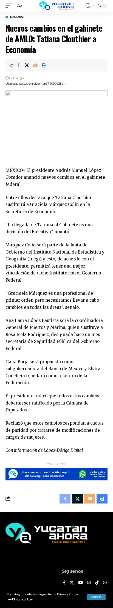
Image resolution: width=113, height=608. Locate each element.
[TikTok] (97, 583)
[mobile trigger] (10, 5)
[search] (88, 5)
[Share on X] (27, 65)
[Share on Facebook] (18, 65)
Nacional (17, 17)
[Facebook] (64, 583)
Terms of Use (23, 599)
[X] (72, 583)
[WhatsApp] (105, 583)
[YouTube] (80, 583)
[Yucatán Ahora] (56, 5)
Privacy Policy (67, 594)
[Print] (44, 65)
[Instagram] (89, 583)
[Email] (35, 65)
